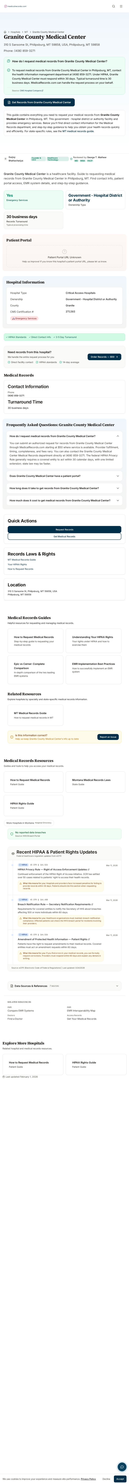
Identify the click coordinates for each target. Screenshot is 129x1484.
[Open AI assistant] (122, 1467)
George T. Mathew (97, 157)
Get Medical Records (65, 536)
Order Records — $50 (102, 356)
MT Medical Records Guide (22, 559)
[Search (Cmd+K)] (113, 6)
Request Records (64, 529)
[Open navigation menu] (121, 6)
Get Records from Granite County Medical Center (41, 102)
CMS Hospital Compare (30, 90)
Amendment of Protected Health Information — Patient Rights (52, 939)
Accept (120, 1479)
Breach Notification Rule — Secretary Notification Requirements (54, 904)
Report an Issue (108, 737)
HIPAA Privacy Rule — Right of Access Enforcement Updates (52, 869)
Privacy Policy (88, 1479)
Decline (106, 1479)
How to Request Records (20, 569)
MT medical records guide (78, 131)
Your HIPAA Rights (17, 564)
